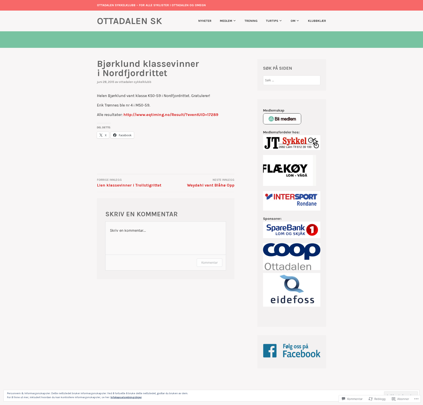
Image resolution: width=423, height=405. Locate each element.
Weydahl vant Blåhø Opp (210, 183)
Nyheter (205, 21)
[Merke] (292, 80)
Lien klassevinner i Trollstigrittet (129, 183)
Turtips (272, 21)
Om (293, 21)
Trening (251, 21)
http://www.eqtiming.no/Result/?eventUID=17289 (170, 114)
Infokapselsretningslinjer (126, 397)
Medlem (226, 21)
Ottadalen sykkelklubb (135, 82)
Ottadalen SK (129, 20)
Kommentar (209, 262)
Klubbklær (317, 21)
